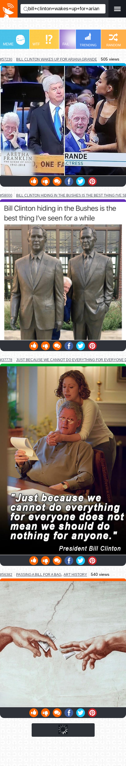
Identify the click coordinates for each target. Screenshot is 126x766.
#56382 (6, 575)
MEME (8, 44)
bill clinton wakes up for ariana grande (56, 59)
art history (75, 575)
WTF (36, 44)
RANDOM (113, 45)
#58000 (6, 195)
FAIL (65, 44)
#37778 (6, 360)
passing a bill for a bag (38, 574)
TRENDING (88, 45)
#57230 (6, 59)
